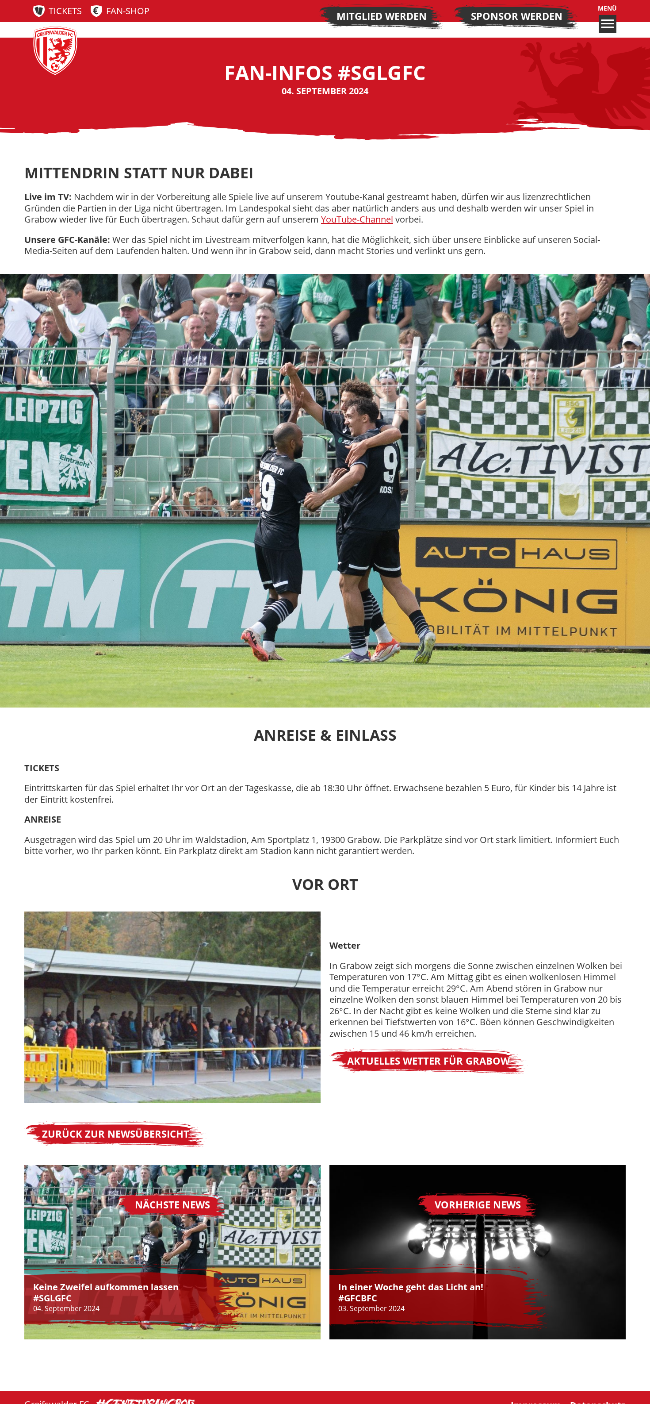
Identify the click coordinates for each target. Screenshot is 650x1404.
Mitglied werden (381, 16)
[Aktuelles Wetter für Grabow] (172, 1008)
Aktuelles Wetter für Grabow (428, 1060)
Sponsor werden (516, 16)
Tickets (65, 10)
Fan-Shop (127, 10)
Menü (607, 8)
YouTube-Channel (357, 219)
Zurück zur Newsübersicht (115, 1133)
